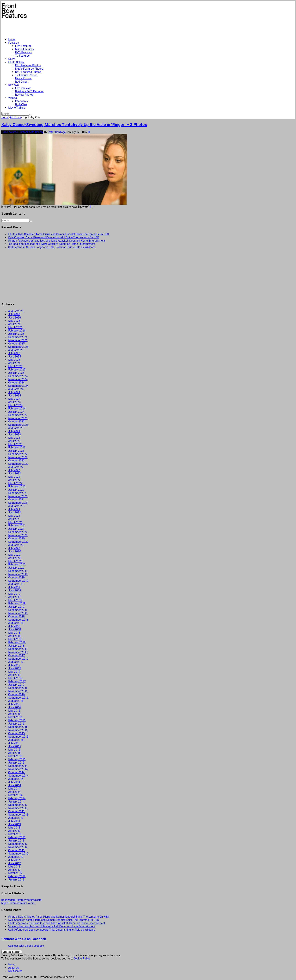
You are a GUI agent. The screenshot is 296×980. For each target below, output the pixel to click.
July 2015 (14, 743)
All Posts (15, 117)
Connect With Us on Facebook (23, 939)
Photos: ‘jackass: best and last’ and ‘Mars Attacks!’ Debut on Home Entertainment (56, 240)
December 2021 (18, 493)
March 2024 (15, 405)
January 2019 (16, 606)
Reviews (13, 85)
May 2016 (14, 710)
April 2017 (14, 675)
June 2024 (14, 395)
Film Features (23, 46)
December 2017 (18, 649)
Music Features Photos (29, 68)
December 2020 (18, 532)
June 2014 (14, 785)
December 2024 (18, 376)
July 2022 (14, 470)
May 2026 (14, 320)
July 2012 (14, 860)
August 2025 (15, 350)
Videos (12, 98)
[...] (91, 207)
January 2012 (16, 879)
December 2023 (18, 415)
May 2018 (14, 632)
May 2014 (14, 788)
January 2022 (16, 489)
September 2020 (18, 541)
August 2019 (15, 584)
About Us (13, 967)
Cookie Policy (81, 958)
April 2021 (14, 519)
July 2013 (14, 821)
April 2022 (14, 480)
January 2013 (16, 840)
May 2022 (14, 476)
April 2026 (14, 324)
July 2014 (14, 782)
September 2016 (18, 697)
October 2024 (16, 382)
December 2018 (18, 610)
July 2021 (14, 509)
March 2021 (15, 522)
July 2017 (14, 665)
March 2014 (15, 795)
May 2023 (14, 437)
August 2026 (15, 311)
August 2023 (15, 428)
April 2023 (14, 441)
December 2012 (18, 843)
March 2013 (15, 834)
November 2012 (18, 847)
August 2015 (15, 739)
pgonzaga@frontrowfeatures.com (21, 900)
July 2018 (14, 626)
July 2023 (14, 431)
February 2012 (17, 876)
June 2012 (14, 863)
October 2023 (16, 421)
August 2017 (15, 662)
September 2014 (18, 775)
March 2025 (15, 366)
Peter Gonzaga (57, 132)
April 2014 (14, 791)
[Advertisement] (63, 26)
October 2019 (16, 577)
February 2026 (17, 330)
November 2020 (18, 535)
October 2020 (16, 538)
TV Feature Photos (26, 75)
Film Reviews (23, 88)
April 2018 (14, 636)
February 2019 (17, 603)
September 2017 (18, 658)
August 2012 (15, 856)
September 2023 (18, 424)
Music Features (24, 49)
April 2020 (14, 558)
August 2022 (15, 467)
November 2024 (18, 379)
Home (11, 39)
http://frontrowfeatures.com (17, 903)
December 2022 (18, 454)
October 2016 (16, 694)
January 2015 (16, 762)
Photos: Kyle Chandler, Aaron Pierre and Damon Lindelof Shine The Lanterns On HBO (58, 234)
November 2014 (18, 769)
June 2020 (14, 551)
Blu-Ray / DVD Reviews (29, 91)
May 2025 (14, 359)
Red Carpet (21, 81)
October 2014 (16, 772)
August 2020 (15, 545)
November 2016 (18, 691)
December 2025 (18, 337)
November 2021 (18, 496)
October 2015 (16, 733)
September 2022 (18, 463)
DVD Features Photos (28, 72)
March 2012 (15, 873)
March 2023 (15, 444)
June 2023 (14, 434)
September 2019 (18, 580)
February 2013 (17, 837)
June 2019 (14, 590)
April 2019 (14, 597)
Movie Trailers (16, 107)
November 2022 (18, 457)
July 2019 (14, 587)
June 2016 (14, 707)
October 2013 (16, 811)
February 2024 (17, 408)
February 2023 (17, 447)
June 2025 (14, 356)
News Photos (23, 78)
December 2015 (18, 727)
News (11, 59)
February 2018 (17, 642)
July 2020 (14, 548)
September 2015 (18, 736)
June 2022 (14, 473)
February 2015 (17, 759)
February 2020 (17, 564)
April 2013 (14, 830)
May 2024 (14, 398)
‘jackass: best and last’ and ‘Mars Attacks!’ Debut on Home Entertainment (51, 244)
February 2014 (17, 798)
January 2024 (16, 411)
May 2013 (14, 827)
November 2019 (18, 574)
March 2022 (15, 483)
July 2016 (14, 704)
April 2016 (14, 714)
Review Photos (24, 94)
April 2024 (14, 402)
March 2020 (15, 561)
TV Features (22, 55)
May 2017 (14, 671)
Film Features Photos (28, 65)
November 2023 (18, 418)
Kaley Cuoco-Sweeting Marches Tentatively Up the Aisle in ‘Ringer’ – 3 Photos (74, 124)
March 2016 (15, 717)
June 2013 (14, 824)
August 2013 (15, 817)
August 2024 (15, 389)
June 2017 (14, 668)
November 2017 (18, 652)
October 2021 (16, 499)
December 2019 (18, 571)
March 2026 (15, 327)
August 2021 (15, 506)
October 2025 (16, 343)
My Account (15, 971)
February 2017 (17, 681)
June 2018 (14, 629)
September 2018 (18, 619)
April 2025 (14, 363)
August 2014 (15, 778)
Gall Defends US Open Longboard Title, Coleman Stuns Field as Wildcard (51, 247)
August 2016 (15, 701)
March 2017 (15, 678)
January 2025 (16, 372)
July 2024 (14, 392)
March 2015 (15, 756)
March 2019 (15, 600)
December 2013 (18, 804)
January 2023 (16, 450)
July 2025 (14, 353)
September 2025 (18, 346)
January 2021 (16, 528)
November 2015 (18, 730)
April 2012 (14, 869)
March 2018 (15, 639)
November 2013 (18, 808)
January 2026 (16, 333)
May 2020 (14, 554)
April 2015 (14, 752)
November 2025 (18, 340)
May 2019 (14, 593)
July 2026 (14, 314)
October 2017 (16, 655)
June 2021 (14, 512)
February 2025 (17, 369)
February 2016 (17, 720)
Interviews (21, 101)
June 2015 (14, 746)
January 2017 (16, 684)
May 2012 (14, 866)
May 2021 (14, 515)
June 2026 (14, 317)
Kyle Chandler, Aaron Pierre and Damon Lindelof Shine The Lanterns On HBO (53, 237)
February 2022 (17, 486)
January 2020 (16, 567)
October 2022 (16, 460)
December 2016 (18, 688)
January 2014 (16, 801)
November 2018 (18, 613)
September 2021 (18, 502)
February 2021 (17, 525)
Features (13, 42)
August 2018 (15, 623)
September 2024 (18, 385)
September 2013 (18, 814)
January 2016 (16, 723)
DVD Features (23, 52)
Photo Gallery (16, 62)
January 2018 (16, 645)
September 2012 (18, 853)
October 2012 (16, 850)
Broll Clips (21, 104)
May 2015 (14, 749)
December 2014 (18, 765)
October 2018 (16, 616)
